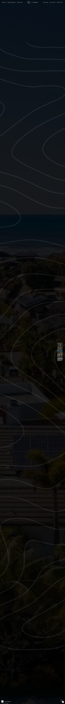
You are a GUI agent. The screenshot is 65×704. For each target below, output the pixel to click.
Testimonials (45, 2)
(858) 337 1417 (60, 2)
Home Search (19, 2)
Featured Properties (12, 2)
